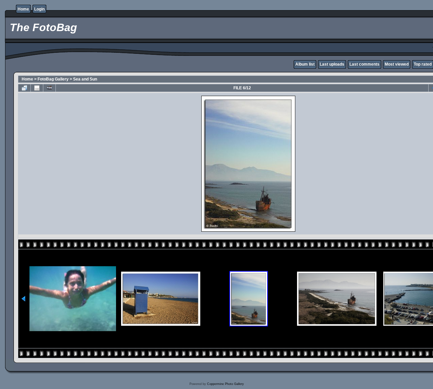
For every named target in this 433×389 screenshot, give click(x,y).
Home (23, 9)
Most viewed (397, 64)
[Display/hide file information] (37, 88)
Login (39, 9)
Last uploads (332, 64)
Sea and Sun (85, 79)
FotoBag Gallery (53, 79)
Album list (305, 64)
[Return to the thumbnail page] (24, 88)
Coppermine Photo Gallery (225, 384)
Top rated (423, 64)
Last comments (364, 64)
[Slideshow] (49, 88)
